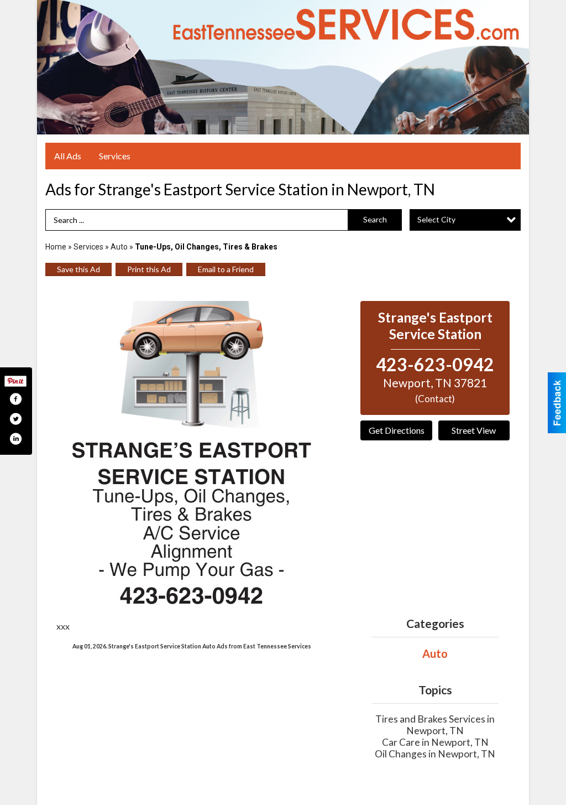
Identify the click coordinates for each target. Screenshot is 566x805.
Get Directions (396, 430)
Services (114, 155)
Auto (119, 246)
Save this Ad (78, 269)
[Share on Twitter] (15, 419)
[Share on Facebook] (15, 399)
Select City (436, 219)
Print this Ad (149, 269)
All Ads (67, 155)
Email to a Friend (226, 269)
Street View (474, 430)
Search (375, 219)
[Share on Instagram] (15, 438)
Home (55, 246)
